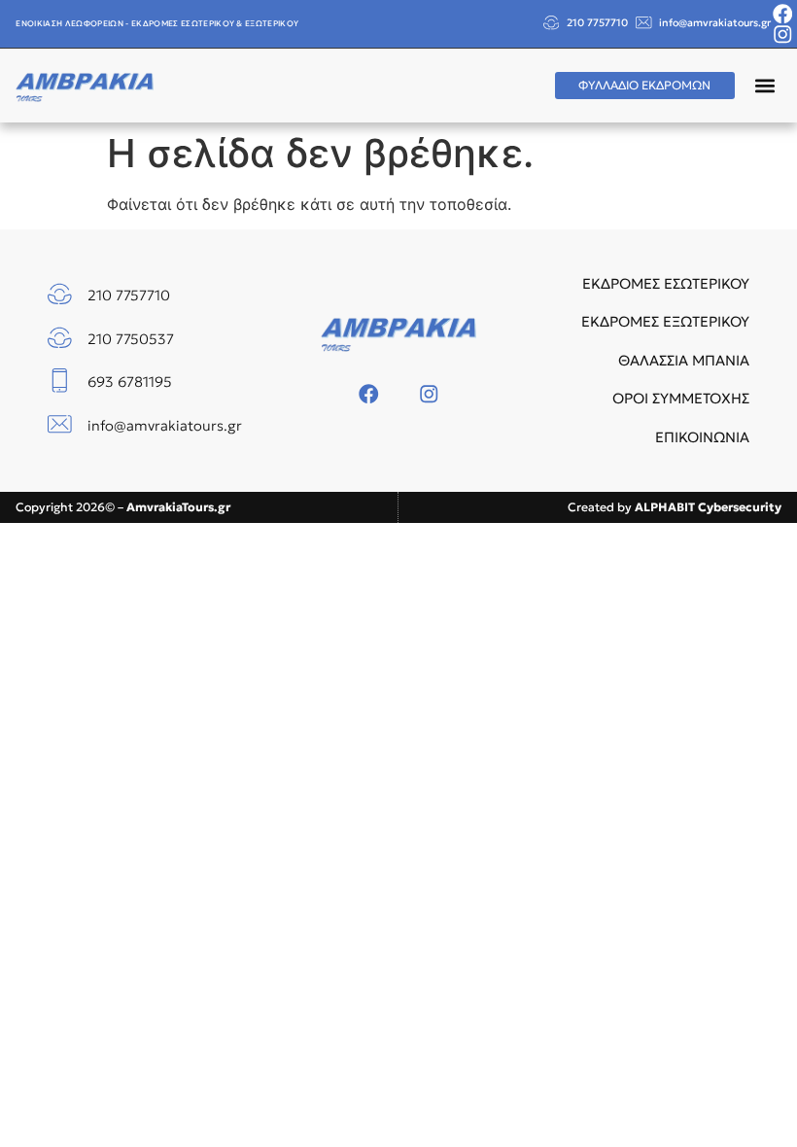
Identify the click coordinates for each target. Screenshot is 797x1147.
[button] (765, 85)
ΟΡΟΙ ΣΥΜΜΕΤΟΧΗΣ (680, 398)
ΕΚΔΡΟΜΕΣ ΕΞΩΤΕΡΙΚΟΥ (665, 321)
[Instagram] (783, 34)
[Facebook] (783, 14)
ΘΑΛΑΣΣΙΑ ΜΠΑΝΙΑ (683, 360)
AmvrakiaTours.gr (178, 507)
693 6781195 (129, 382)
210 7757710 (597, 23)
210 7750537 (130, 339)
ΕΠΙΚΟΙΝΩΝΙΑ (702, 437)
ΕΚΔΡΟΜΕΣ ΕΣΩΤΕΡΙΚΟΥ (665, 284)
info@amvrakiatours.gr (715, 23)
